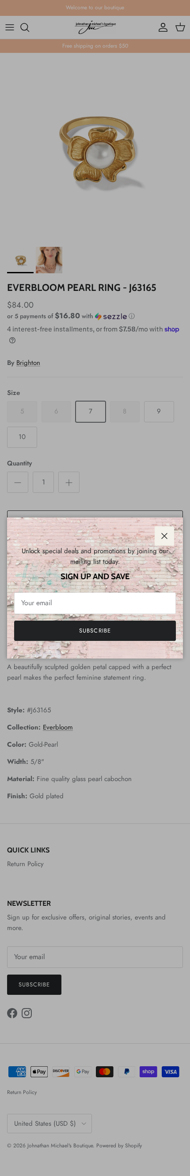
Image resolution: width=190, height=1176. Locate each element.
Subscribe (94, 630)
